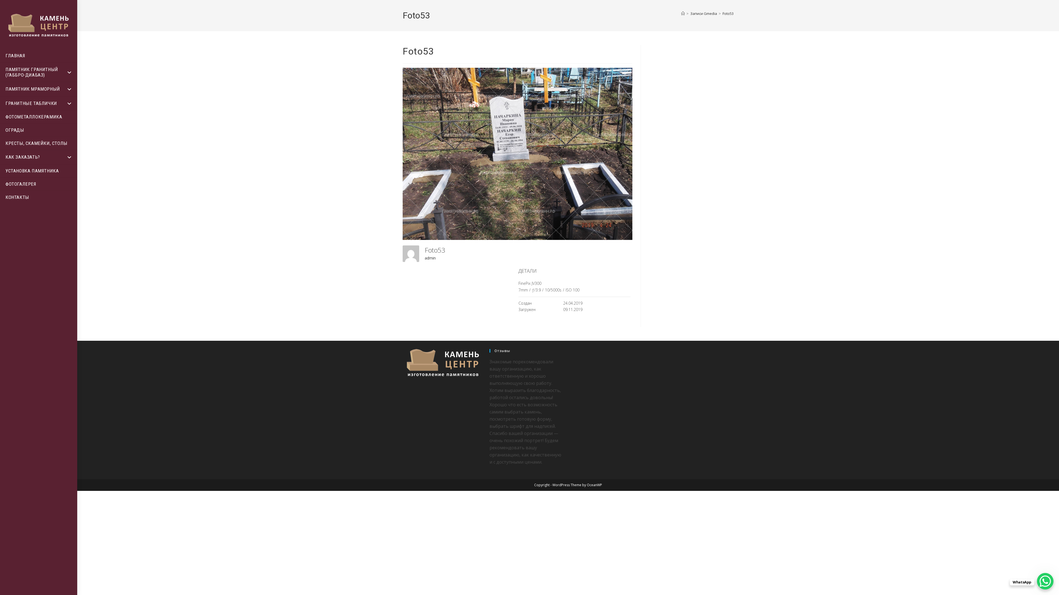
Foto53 (728, 13)
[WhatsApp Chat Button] (1045, 581)
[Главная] (683, 13)
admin (430, 258)
